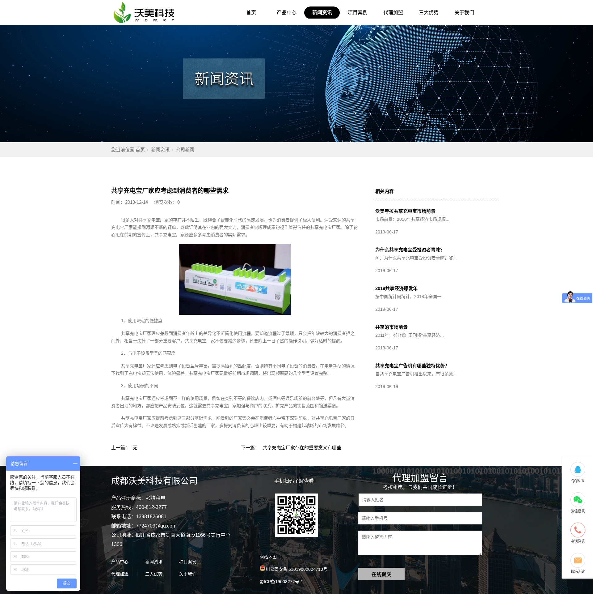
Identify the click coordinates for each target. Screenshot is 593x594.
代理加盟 (393, 12)
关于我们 (464, 12)
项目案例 (358, 12)
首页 (251, 12)
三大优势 (429, 12)
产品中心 (286, 12)
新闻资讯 (322, 12)
